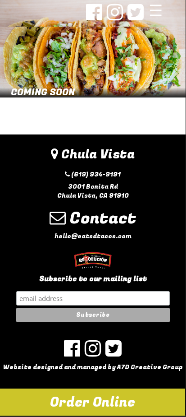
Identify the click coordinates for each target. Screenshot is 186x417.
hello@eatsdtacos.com (93, 236)
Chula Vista (96, 154)
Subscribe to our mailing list (93, 279)
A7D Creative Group (149, 367)
